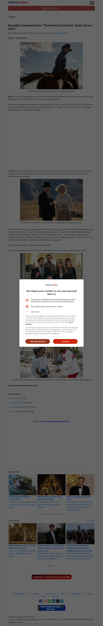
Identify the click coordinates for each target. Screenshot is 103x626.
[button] (51, 312)
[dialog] (51, 313)
